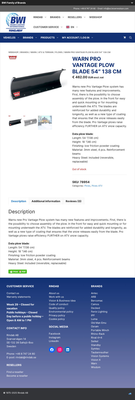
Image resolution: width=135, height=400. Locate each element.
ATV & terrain (45, 52)
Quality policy (57, 308)
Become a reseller (17, 375)
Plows (58, 52)
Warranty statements (19, 296)
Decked (95, 308)
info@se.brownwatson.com (116, 8)
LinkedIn (54, 341)
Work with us (56, 296)
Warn (33, 52)
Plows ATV (97, 186)
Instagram (54, 337)
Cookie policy (57, 319)
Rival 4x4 (96, 337)
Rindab (38, 17)
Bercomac (97, 300)
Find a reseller (15, 372)
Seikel (94, 341)
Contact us (13, 293)
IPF (93, 315)
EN (72, 27)
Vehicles (9, 37)
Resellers (75, 17)
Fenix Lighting (99, 311)
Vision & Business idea (62, 300)
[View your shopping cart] (125, 38)
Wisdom (95, 367)
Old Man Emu (98, 322)
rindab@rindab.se (26, 357)
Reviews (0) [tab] (73, 201)
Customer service (46, 27)
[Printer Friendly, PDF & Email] (17, 271)
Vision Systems (100, 356)
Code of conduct (58, 304)
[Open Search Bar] (130, 38)
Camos (95, 304)
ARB (93, 296)
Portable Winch (100, 330)
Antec (94, 293)
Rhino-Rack (98, 333)
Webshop (95, 17)
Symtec (95, 348)
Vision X (96, 359)
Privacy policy (57, 315)
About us (54, 293)
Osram (95, 326)
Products (48, 37)
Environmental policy (61, 311)
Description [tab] (18, 201)
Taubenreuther (99, 352)
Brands (55, 17)
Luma (94, 319)
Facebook (54, 333)
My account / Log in (75, 37)
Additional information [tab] (46, 201)
